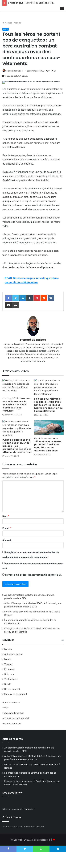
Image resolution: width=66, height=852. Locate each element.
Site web (6, 540)
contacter (28, 809)
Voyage (8, 664)
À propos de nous (11, 702)
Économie (9, 669)
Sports (7, 684)
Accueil (8, 22)
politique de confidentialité (15, 718)
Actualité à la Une (13, 654)
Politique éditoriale (11, 723)
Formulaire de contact (15, 694)
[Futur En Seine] (13, 12)
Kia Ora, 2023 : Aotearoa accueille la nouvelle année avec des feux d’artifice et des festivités (16, 404)
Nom (5, 516)
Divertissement (12, 689)
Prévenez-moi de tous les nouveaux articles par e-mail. (33, 574)
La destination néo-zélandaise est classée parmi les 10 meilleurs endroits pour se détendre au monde (47, 444)
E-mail (6, 528)
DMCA (5, 707)
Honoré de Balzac (15, 71)
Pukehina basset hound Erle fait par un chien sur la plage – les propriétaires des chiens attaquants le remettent (17, 446)
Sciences (9, 674)
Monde (17, 22)
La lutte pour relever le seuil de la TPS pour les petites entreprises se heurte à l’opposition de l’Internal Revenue (48, 405)
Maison (8, 649)
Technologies (11, 679)
